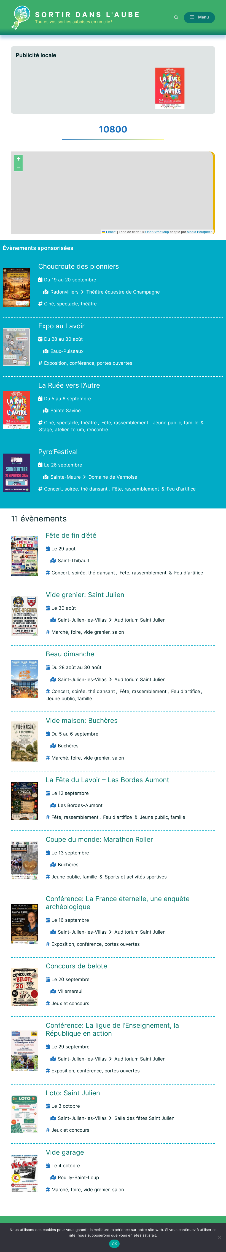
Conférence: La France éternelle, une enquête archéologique (118, 903)
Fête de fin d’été (71, 535)
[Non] (219, 1237)
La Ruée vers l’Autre (69, 385)
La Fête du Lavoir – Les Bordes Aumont (107, 780)
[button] (176, 17)
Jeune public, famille (175, 422)
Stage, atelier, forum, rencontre (73, 429)
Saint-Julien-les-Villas (82, 620)
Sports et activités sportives (136, 877)
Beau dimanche (70, 654)
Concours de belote (76, 966)
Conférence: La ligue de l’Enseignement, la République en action (112, 1029)
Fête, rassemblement (124, 422)
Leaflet (110, 231)
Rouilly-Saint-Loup (78, 1177)
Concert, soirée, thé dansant (75, 489)
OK (114, 1244)
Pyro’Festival (58, 452)
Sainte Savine (65, 410)
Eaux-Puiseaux (67, 351)
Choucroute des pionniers (78, 266)
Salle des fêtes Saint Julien (144, 1118)
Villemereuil (71, 991)
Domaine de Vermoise (112, 477)
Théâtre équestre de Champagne (123, 292)
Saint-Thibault (73, 560)
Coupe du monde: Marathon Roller (99, 839)
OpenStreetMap (157, 231)
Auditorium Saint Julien (140, 620)
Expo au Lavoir (61, 326)
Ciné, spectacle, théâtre (70, 304)
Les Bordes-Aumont (80, 805)
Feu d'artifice (181, 489)
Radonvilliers (64, 292)
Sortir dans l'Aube (88, 14)
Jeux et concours (70, 1003)
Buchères (68, 745)
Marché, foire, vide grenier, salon (88, 632)
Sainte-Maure (65, 477)
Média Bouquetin (199, 231)
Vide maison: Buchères (82, 720)
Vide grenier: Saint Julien (85, 595)
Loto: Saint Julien (73, 1093)
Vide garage (65, 1152)
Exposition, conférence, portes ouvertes (88, 363)
